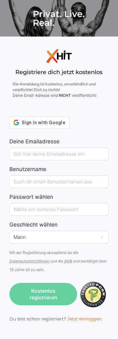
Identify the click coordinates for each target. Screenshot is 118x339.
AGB (68, 261)
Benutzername (27, 169)
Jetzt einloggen (84, 319)
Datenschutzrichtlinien (29, 261)
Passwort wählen (31, 197)
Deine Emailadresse (34, 141)
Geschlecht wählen (33, 224)
